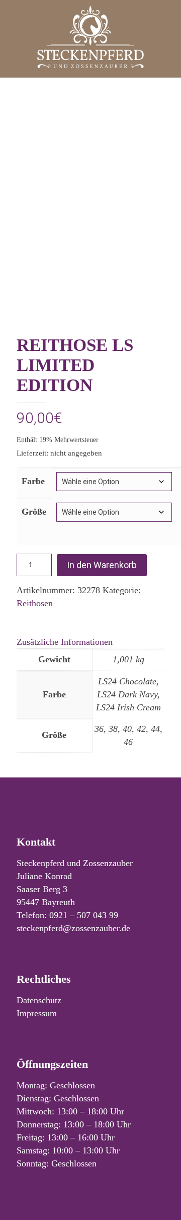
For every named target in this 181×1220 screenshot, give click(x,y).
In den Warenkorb (102, 565)
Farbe (33, 481)
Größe (34, 512)
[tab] (90, 641)
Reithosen (35, 603)
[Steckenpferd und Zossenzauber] (90, 36)
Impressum (37, 1013)
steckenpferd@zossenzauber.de (73, 928)
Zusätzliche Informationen (65, 642)
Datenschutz (39, 1000)
